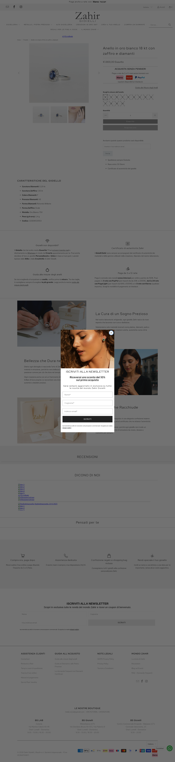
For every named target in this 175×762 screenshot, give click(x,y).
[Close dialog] (111, 333)
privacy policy (66, 428)
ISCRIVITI (87, 419)
